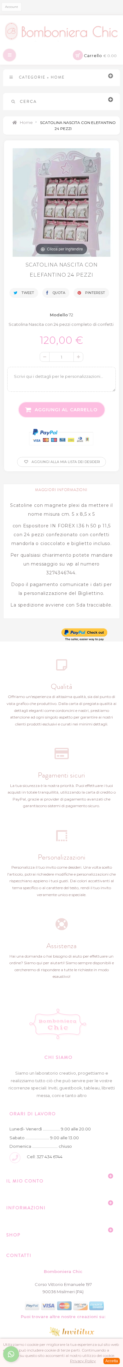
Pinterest (94, 292)
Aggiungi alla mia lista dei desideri (65, 462)
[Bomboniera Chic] (61, 31)
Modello (59, 314)
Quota (58, 292)
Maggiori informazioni (61, 490)
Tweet (27, 292)
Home (26, 122)
